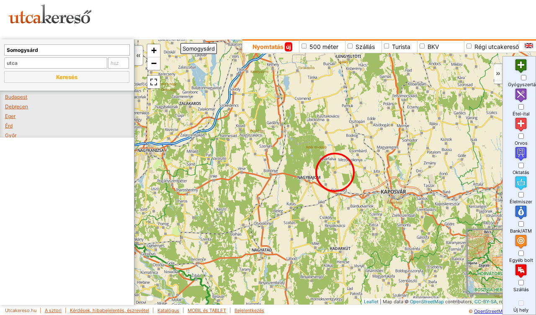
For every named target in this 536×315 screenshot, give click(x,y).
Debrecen (16, 106)
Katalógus (168, 310)
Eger (10, 116)
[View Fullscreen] (153, 82)
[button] (66, 77)
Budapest (16, 96)
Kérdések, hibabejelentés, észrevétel (109, 310)
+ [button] (154, 50)
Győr (10, 135)
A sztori (53, 310)
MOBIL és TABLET (207, 310)
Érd (9, 125)
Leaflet (371, 302)
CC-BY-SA (485, 302)
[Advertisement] (320, 19)
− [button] (154, 63)
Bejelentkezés (249, 310)
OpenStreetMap (427, 302)
